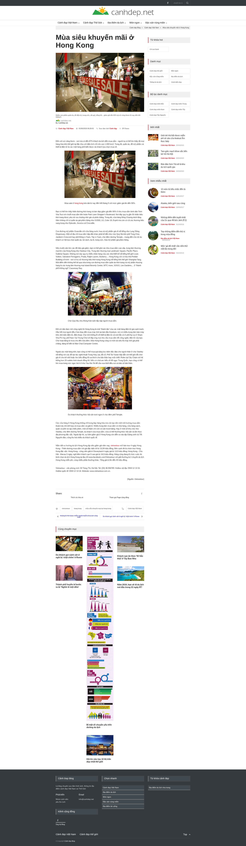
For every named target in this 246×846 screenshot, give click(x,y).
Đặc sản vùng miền (155, 22)
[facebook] (168, 3)
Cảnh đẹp (113, 129)
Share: (59, 493)
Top (185, 834)
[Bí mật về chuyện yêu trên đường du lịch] (99, 628)
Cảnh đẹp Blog (69, 841)
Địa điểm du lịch (116, 22)
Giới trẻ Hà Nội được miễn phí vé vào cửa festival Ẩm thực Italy (173, 138)
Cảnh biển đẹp (176, 82)
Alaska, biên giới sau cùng (173, 203)
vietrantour (115, 445)
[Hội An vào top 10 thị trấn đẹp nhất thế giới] (99, 745)
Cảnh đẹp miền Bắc (157, 104)
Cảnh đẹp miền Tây (178, 109)
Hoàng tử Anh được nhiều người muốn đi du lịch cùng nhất (79, 516)
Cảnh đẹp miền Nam (157, 109)
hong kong (78, 203)
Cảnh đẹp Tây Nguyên (158, 115)
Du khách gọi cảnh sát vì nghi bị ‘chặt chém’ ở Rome (121, 516)
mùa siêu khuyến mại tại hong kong (98, 508)
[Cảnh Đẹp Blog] (123, 16)
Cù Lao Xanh (154, 49)
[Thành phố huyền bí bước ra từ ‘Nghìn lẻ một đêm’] (69, 573)
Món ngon (135, 22)
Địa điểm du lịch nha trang (159, 788)
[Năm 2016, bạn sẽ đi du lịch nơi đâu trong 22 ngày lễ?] (130, 573)
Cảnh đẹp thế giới (156, 71)
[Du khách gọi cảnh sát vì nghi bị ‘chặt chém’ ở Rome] (69, 543)
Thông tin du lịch (155, 82)
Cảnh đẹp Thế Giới (92, 22)
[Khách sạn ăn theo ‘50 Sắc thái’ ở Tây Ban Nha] (130, 544)
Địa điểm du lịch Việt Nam (170, 238)
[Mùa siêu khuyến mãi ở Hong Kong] (100, 82)
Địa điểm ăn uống (110, 806)
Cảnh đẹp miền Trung (179, 104)
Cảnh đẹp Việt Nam (67, 22)
